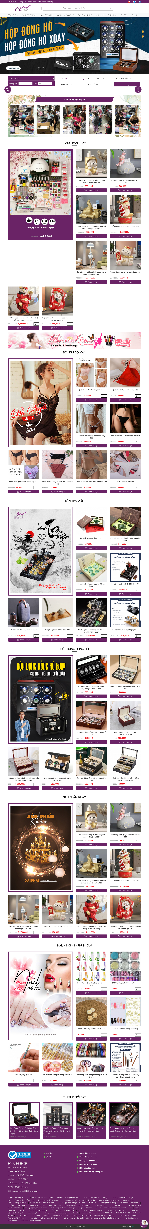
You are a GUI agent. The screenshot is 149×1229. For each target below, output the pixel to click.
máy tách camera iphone (31, 1220)
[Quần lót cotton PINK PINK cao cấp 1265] (91, 464)
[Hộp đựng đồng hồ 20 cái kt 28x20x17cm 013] (91, 761)
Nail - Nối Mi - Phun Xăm (106, 15)
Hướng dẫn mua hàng (87, 1153)
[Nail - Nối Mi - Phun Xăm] (40, 996)
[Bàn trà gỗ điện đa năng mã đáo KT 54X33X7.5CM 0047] (91, 612)
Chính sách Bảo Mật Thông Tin (91, 1172)
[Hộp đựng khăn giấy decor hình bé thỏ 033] (125, 163)
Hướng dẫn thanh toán (88, 1157)
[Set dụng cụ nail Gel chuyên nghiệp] (40, 183)
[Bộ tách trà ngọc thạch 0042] (91, 521)
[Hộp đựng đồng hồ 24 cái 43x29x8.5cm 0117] (125, 669)
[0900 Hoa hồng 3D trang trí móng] (91, 1011)
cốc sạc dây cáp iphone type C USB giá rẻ (44, 1218)
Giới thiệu (12, 2)
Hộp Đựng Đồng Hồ (65, 15)
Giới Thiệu (49, 1153)
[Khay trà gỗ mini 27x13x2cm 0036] (57, 612)
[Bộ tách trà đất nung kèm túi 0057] (23, 612)
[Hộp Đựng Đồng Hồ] (40, 699)
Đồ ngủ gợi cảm (29, 15)
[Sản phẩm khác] (40, 847)
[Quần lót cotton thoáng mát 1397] (91, 372)
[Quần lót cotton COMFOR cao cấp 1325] (125, 418)
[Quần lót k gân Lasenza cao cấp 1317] (23, 464)
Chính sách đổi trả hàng (88, 1164)
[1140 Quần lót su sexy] (125, 464)
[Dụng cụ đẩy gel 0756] (23, 1057)
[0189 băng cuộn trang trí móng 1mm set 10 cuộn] (91, 1057)
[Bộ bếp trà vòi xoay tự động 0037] (125, 612)
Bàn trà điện (46, 15)
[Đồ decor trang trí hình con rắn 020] (125, 209)
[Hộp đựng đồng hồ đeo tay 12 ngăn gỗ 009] (91, 715)
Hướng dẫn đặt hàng (45, 2)
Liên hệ (134, 15)
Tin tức (124, 15)
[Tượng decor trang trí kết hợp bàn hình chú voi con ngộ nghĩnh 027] (91, 209)
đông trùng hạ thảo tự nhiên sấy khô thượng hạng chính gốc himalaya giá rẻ (93, 1218)
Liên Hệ (49, 1157)
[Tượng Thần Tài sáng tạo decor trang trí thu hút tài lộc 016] (57, 301)
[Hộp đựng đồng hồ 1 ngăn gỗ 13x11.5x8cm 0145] (125, 715)
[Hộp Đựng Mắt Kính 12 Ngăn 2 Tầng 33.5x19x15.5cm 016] (125, 761)
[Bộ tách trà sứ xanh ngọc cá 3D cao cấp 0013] (91, 567)
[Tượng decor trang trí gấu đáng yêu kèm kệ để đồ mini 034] (91, 163)
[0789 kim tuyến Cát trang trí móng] (125, 966)
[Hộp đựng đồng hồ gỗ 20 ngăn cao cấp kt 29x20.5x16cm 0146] (23, 761)
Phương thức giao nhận (88, 1160)
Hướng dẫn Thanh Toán (27, 2)
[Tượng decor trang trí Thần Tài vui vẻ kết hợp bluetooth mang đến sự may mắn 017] (23, 301)
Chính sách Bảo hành (87, 1168)
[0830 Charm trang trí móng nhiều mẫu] (57, 1057)
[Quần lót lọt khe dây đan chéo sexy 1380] (91, 418)
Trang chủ (13, 15)
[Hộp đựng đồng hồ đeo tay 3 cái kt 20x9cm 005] (57, 761)
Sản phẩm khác (85, 15)
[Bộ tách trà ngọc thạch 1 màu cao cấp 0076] (125, 521)
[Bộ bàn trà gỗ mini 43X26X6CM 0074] (125, 567)
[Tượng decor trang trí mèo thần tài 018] (125, 255)
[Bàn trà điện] (40, 551)
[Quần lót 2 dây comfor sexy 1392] (125, 372)
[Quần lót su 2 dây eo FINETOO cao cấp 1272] (57, 464)
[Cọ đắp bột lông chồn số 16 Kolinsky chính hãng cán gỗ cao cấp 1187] (125, 1057)
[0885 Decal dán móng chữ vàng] (125, 1011)
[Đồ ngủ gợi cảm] (40, 403)
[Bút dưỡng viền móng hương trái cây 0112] (91, 966)
